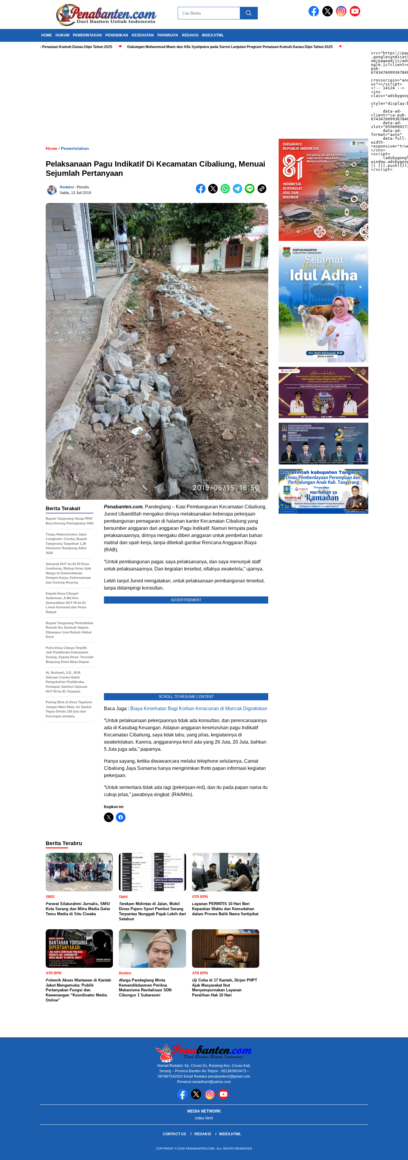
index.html (213, 35)
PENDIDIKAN (116, 35)
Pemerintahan (75, 148)
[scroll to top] (390, 1151)
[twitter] (328, 15)
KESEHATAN (143, 35)
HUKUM (62, 35)
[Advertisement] (179, 94)
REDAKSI (190, 35)
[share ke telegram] (239, 192)
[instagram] (342, 15)
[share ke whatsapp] (226, 192)
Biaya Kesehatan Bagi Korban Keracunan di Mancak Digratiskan (198, 708)
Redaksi (67, 187)
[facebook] (315, 15)
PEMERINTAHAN (87, 35)
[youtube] (356, 15)
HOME (46, 35)
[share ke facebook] (202, 192)
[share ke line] (251, 192)
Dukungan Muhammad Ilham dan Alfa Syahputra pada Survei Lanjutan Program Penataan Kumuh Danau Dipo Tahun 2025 (198, 47)
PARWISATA (167, 35)
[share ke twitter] (214, 192)
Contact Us (174, 1134)
